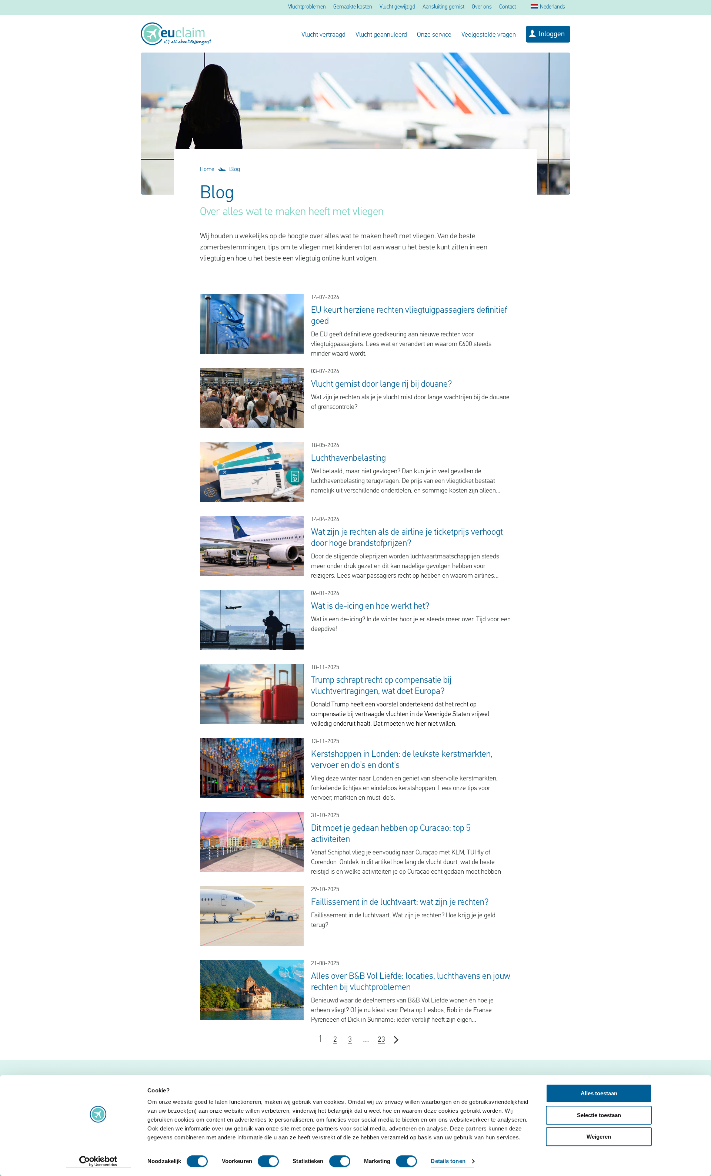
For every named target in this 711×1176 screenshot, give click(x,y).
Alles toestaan (599, 1093)
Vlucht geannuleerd (381, 35)
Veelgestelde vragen (488, 35)
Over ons (482, 7)
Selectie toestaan (599, 1115)
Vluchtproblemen (307, 7)
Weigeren (599, 1136)
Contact (507, 7)
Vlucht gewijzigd (397, 7)
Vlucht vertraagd (323, 35)
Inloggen (552, 34)
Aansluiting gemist (443, 7)
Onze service (434, 35)
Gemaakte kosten (352, 7)
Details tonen (448, 1161)
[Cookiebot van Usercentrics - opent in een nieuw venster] (98, 1161)
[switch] (268, 1161)
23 (381, 1040)
